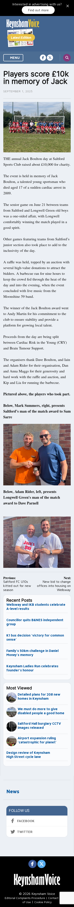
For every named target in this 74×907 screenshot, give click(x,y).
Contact (53, 898)
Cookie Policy (43, 902)
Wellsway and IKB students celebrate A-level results (35, 606)
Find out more (38, 10)
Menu (14, 57)
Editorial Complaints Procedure (25, 898)
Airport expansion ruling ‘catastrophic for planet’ (37, 740)
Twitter (24, 832)
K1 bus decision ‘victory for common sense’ (35, 637)
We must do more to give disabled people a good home (41, 711)
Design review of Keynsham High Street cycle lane (28, 755)
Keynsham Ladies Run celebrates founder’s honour (32, 668)
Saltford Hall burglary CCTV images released (39, 725)
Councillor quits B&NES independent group (34, 622)
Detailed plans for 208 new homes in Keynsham (39, 696)
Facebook (26, 821)
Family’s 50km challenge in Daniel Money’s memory (32, 653)
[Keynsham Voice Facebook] (43, 58)
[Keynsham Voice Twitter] (50, 58)
